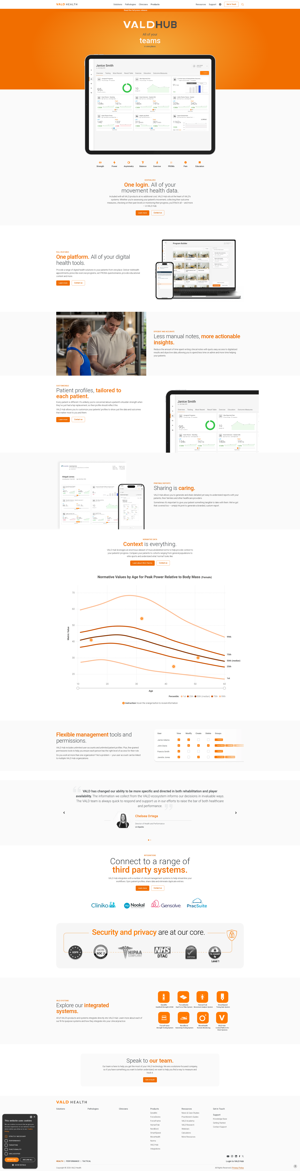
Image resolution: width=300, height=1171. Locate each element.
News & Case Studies (190, 1113)
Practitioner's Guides (190, 1117)
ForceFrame (155, 1121)
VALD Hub (154, 1145)
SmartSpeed (155, 1133)
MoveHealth (155, 1137)
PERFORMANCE (72, 1161)
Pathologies (130, 4)
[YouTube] (228, 1156)
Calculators (186, 1133)
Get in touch (150, 1080)
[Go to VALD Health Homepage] (66, 4)
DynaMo (153, 1113)
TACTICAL (86, 1161)
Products (155, 4)
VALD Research (188, 1125)
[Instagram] (232, 1156)
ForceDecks (155, 1117)
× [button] (34, 1117)
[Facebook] (239, 1156)
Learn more (143, 213)
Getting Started (219, 1123)
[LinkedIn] (236, 1156)
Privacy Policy (238, 1168)
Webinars (185, 1129)
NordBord (154, 1129)
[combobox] (31, 1117)
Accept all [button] (11, 1160)
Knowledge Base (220, 1119)
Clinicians (143, 4)
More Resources (188, 1137)
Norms (153, 1141)
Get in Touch (231, 4)
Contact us (158, 213)
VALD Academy (188, 1121)
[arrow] (64, 813)
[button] (20, 1164)
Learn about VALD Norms (142, 563)
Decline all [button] (27, 1160)
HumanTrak (155, 1125)
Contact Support (220, 1127)
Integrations (155, 1149)
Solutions (117, 4)
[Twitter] (243, 1156)
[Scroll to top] (295, 1166)
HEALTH (59, 1161)
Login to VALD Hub (235, 1161)
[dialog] (20, 1141)
